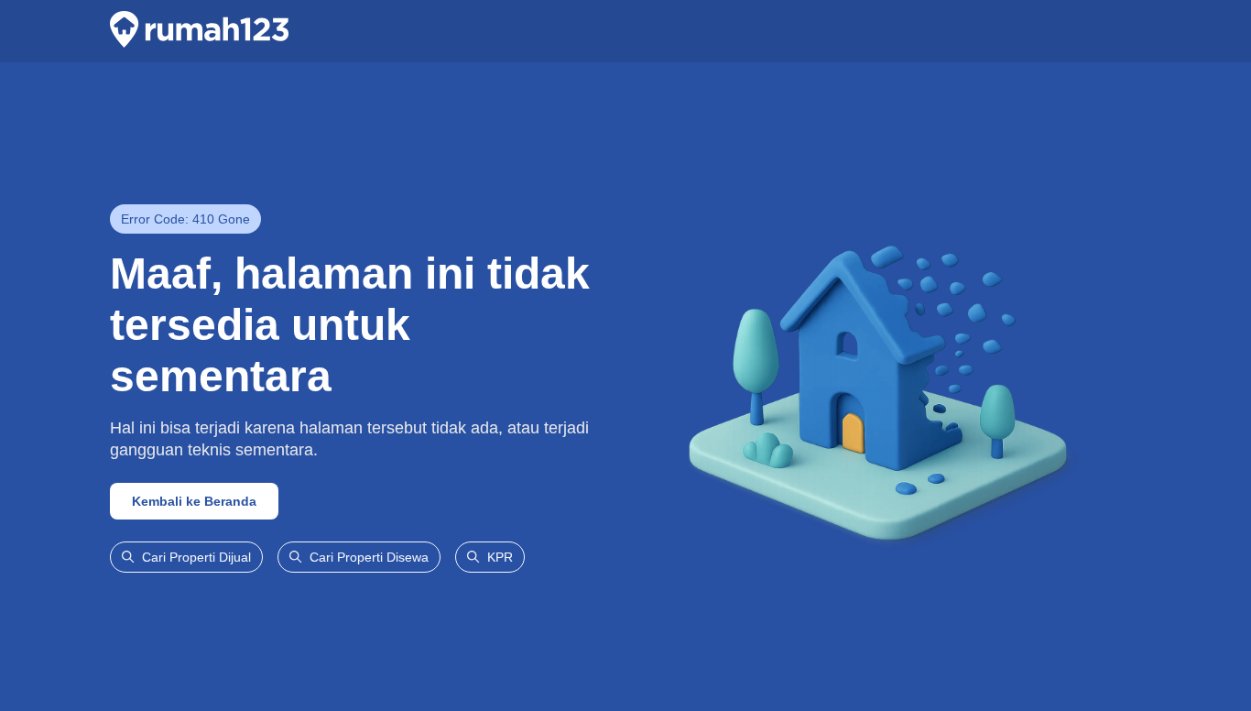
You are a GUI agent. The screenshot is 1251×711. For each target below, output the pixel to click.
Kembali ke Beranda (194, 501)
